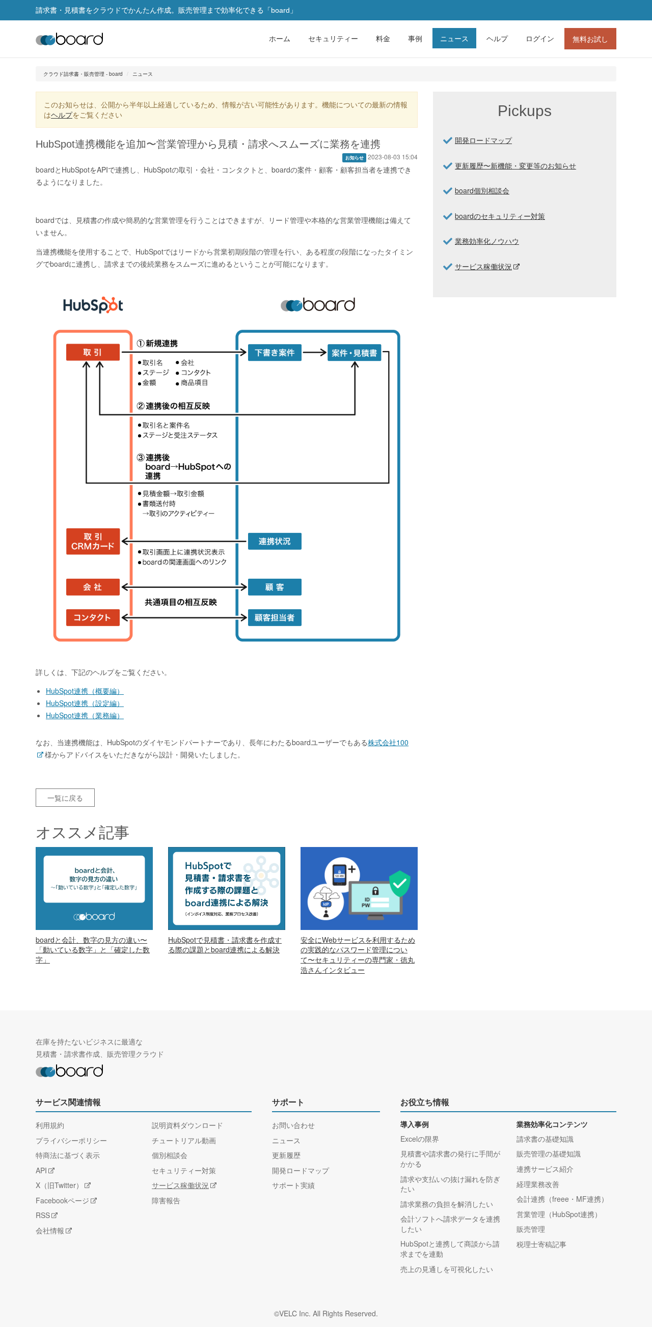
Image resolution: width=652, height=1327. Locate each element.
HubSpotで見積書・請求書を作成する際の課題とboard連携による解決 (225, 945)
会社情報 (50, 1230)
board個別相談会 (482, 190)
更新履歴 (286, 1155)
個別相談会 (169, 1155)
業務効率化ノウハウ (487, 241)
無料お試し (590, 39)
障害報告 (166, 1200)
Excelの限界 (419, 1139)
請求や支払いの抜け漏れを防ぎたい (450, 1184)
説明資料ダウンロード (187, 1125)
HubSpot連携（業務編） (85, 715)
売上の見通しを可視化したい (446, 1269)
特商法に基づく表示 (68, 1155)
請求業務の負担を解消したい (446, 1204)
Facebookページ (62, 1200)
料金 (383, 38)
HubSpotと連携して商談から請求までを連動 (450, 1248)
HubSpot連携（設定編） (85, 703)
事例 (415, 38)
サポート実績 (293, 1185)
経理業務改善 (538, 1184)
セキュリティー (333, 38)
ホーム (279, 38)
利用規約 (50, 1125)
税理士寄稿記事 (541, 1244)
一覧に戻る (65, 798)
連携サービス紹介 (545, 1169)
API (41, 1170)
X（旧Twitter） (59, 1185)
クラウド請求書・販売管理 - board (83, 73)
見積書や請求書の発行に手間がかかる (450, 1158)
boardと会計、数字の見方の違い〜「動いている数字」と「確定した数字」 (93, 950)
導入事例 (414, 1124)
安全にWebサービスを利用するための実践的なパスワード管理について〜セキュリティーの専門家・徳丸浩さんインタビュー (358, 955)
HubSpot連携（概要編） (85, 691)
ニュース (454, 38)
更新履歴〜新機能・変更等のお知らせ (515, 165)
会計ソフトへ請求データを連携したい (450, 1223)
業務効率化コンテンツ (552, 1124)
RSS (43, 1215)
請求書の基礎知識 (545, 1139)
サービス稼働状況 (483, 266)
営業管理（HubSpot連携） (559, 1214)
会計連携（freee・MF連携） (562, 1199)
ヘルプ (497, 38)
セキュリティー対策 (184, 1170)
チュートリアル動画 (184, 1140)
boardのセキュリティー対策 (500, 216)
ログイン (540, 38)
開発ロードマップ (483, 140)
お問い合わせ (293, 1125)
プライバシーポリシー (71, 1140)
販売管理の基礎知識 (549, 1153)
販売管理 (531, 1229)
